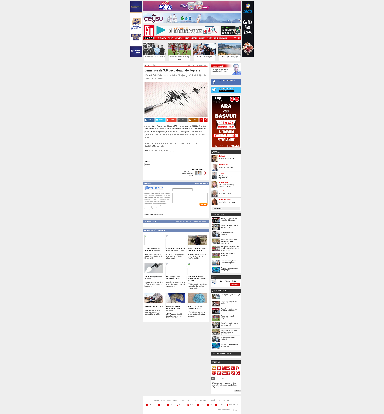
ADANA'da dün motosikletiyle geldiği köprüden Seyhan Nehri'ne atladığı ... (197, 256)
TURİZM (209, 38)
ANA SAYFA (162, 38)
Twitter (192, 405)
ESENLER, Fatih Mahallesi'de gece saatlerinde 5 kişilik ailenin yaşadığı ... (175, 256)
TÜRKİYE (170, 38)
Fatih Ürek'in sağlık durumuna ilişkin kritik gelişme (187, 174)
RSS (211, 405)
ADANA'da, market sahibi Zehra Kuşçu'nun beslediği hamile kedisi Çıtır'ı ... (174, 316)
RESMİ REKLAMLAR (220, 38)
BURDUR (186, 38)
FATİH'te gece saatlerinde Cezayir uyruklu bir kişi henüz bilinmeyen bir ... (153, 256)
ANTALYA (178, 38)
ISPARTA (194, 38)
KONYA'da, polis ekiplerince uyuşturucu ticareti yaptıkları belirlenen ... (197, 314)
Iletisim (171, 405)
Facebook (181, 405)
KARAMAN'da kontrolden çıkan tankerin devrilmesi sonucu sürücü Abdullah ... (152, 312)
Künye (162, 405)
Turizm (194, 400)
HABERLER (147, 65)
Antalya (169, 400)
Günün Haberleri (233, 405)
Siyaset (188, 400)
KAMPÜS (213, 400)
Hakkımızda (152, 405)
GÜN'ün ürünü (226, 400)
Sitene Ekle (220, 405)
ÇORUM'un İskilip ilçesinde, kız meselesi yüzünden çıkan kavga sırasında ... (197, 286)
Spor (219, 400)
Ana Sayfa (156, 400)
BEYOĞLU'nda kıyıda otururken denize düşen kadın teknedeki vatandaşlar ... (175, 284)
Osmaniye (148, 164)
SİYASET (202, 38)
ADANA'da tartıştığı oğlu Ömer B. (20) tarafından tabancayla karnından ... (153, 284)
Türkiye (163, 400)
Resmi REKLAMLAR (203, 400)
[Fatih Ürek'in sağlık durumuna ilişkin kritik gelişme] (198, 175)
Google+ (202, 405)
